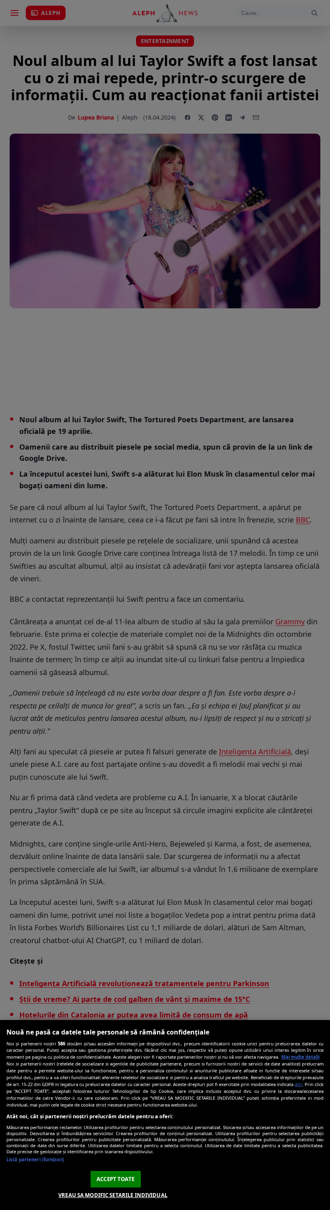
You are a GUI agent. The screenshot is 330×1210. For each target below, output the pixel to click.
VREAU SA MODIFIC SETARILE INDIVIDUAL (112, 1195)
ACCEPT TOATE (115, 1179)
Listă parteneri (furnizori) (35, 1159)
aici (298, 1084)
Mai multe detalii (300, 1057)
